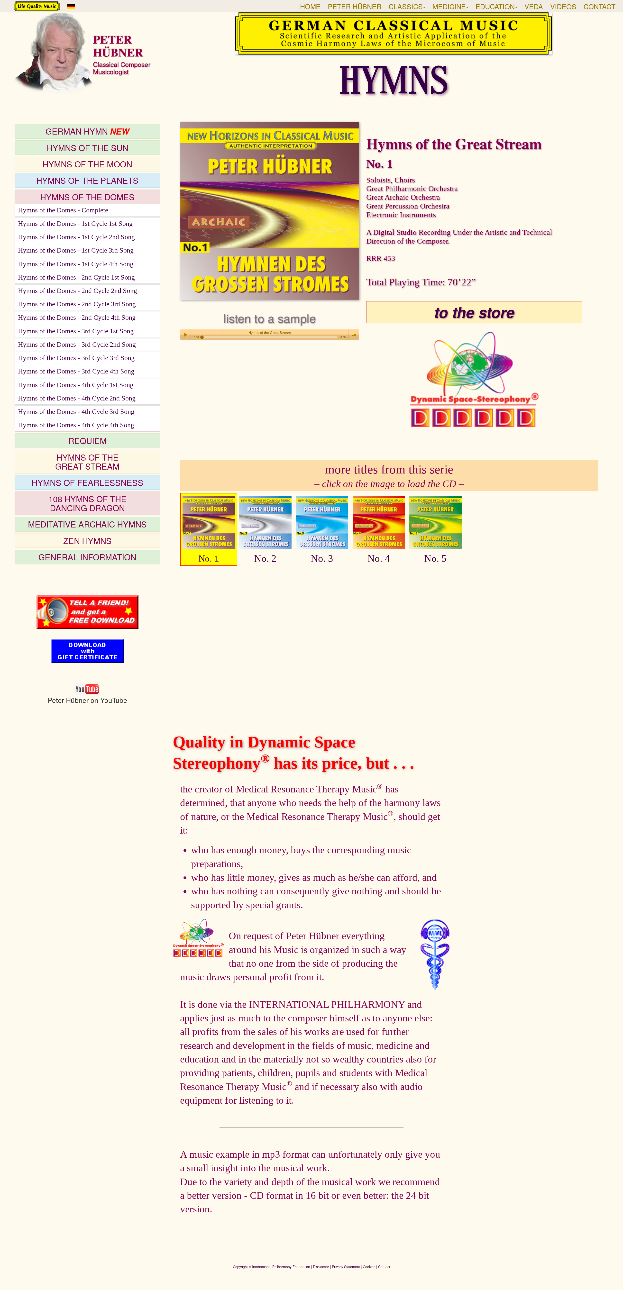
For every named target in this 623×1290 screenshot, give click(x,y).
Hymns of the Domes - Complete (63, 210)
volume (354, 334)
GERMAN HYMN (87, 131)
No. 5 (435, 558)
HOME (310, 6)
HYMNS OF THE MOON (87, 164)
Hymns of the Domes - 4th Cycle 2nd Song (77, 398)
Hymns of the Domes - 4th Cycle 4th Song (76, 425)
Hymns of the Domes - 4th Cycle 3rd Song (76, 411)
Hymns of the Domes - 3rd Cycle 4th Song (76, 371)
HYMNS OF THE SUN (87, 148)
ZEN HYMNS (87, 540)
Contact (384, 1266)
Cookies (369, 1266)
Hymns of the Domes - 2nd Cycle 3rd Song (77, 304)
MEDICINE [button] (449, 6)
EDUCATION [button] (495, 6)
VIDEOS (563, 6)
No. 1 (208, 558)
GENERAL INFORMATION (87, 557)
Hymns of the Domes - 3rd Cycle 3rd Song (76, 358)
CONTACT (599, 6)
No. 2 (265, 558)
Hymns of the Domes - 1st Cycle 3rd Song (76, 250)
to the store (474, 312)
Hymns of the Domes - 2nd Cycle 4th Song (77, 317)
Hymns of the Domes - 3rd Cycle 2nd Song (77, 344)
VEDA (533, 6)
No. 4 (378, 558)
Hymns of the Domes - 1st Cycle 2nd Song (76, 237)
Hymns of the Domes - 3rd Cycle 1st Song (76, 331)
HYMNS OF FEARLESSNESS (87, 482)
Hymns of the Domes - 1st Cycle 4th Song (75, 264)
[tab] (87, 131)
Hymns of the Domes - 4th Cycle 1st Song (75, 385)
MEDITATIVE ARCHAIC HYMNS (87, 524)
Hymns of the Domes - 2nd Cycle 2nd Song (77, 290)
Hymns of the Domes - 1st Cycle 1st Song (75, 223)
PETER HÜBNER (354, 6)
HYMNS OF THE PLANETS (87, 180)
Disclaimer (321, 1266)
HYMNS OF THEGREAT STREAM (87, 461)
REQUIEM (87, 440)
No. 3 (322, 558)
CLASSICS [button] (406, 6)
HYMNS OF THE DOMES (87, 197)
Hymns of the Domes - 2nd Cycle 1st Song (76, 277)
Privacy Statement (346, 1266)
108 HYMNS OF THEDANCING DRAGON (87, 503)
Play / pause (185, 334)
